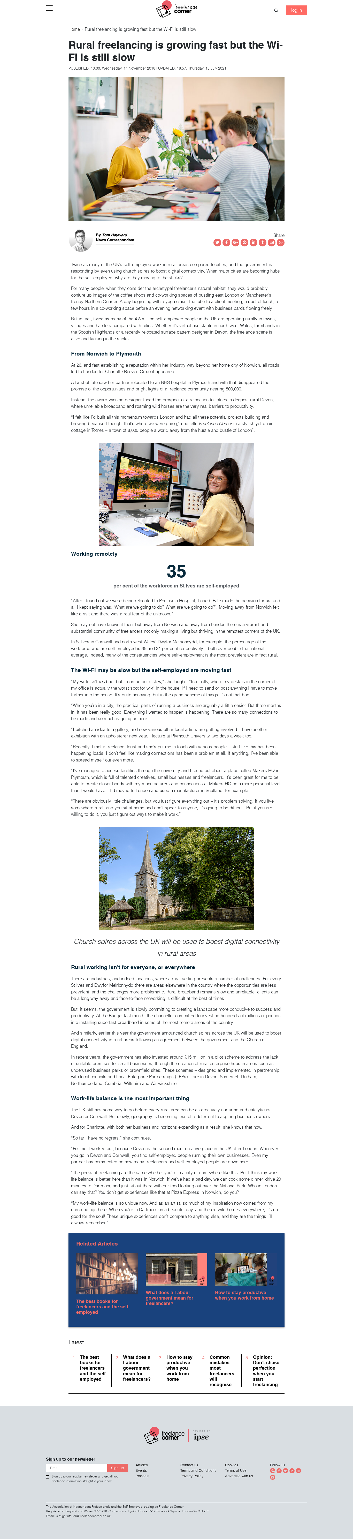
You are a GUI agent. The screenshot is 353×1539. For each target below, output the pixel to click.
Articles (142, 1465)
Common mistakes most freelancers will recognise (222, 1370)
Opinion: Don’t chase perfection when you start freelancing (266, 1370)
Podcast (142, 1476)
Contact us (189, 1465)
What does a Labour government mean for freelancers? (169, 1298)
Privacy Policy (191, 1476)
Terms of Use (236, 1470)
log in (296, 10)
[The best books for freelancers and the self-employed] (107, 1272)
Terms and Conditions (198, 1470)
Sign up (117, 1468)
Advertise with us (239, 1476)
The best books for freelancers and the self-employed (103, 1307)
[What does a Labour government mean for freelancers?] (177, 1268)
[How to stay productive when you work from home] (246, 1268)
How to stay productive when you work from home (244, 1295)
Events (141, 1470)
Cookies (231, 1465)
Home (74, 29)
